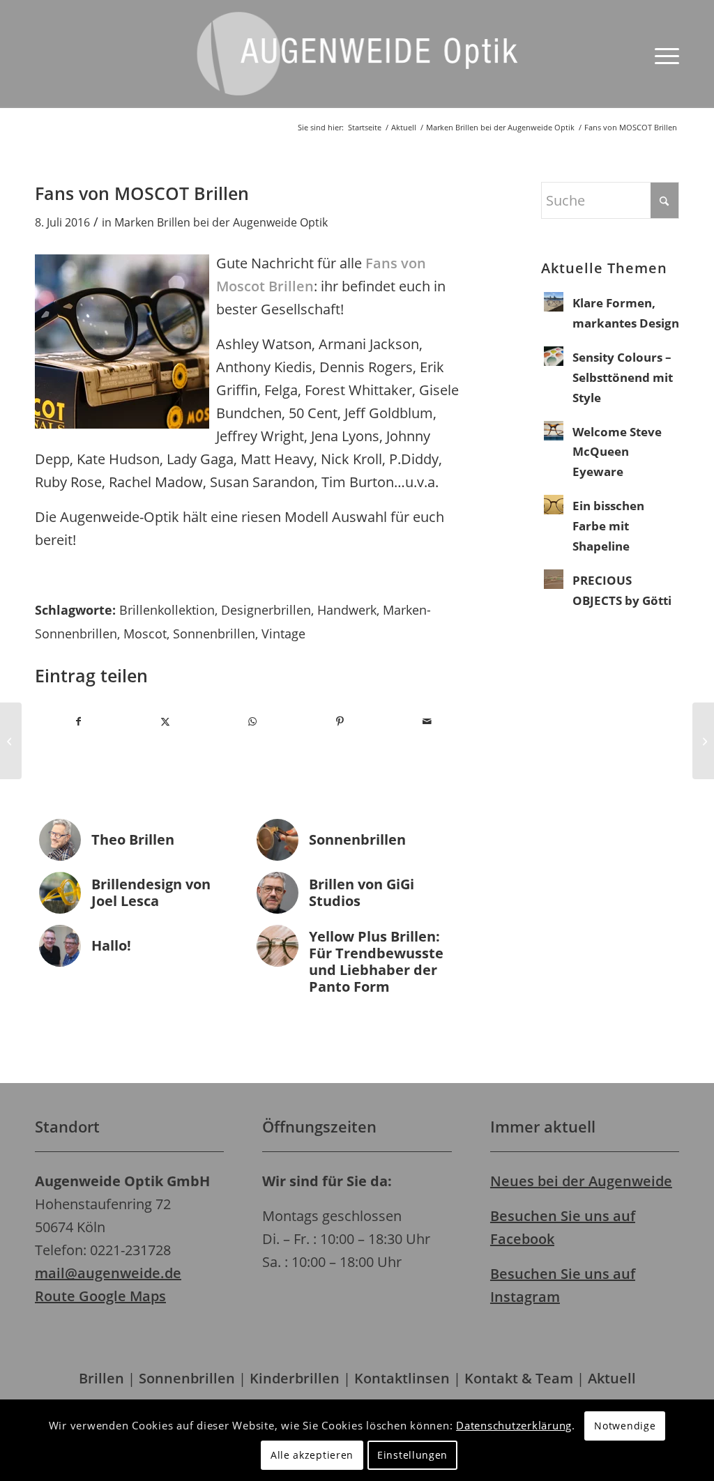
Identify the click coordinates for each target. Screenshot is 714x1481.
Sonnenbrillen (214, 633)
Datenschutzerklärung (514, 1425)
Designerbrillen (266, 609)
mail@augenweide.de (108, 1273)
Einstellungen (412, 1454)
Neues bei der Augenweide (581, 1181)
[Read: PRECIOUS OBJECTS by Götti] (553, 579)
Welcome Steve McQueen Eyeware (617, 452)
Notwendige (624, 1425)
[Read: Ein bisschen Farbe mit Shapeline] (553, 504)
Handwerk (347, 609)
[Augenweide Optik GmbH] (357, 64)
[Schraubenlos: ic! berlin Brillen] (703, 741)
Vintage (283, 633)
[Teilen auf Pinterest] (339, 721)
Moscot (145, 633)
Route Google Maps (100, 1296)
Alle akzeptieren (312, 1454)
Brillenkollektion (167, 609)
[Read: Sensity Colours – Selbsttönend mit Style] (553, 356)
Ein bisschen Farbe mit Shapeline (608, 526)
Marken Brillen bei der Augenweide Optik (221, 222)
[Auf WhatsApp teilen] (252, 721)
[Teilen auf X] (165, 721)
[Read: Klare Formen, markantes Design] (553, 301)
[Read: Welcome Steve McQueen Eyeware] (553, 430)
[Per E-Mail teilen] (427, 721)
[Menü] (662, 54)
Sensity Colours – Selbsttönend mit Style (622, 377)
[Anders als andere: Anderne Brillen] (11, 741)
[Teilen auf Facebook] (78, 721)
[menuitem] (662, 54)
